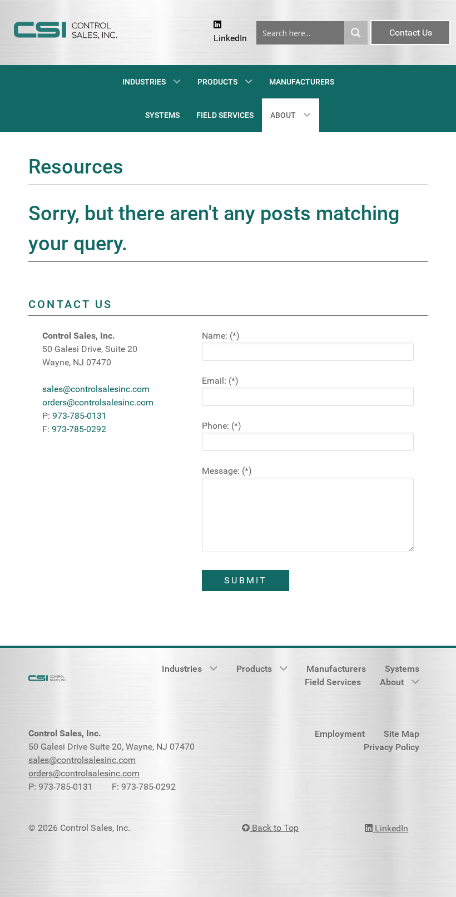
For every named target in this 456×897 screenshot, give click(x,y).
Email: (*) (220, 380)
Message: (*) (227, 470)
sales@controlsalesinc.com (96, 389)
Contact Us (410, 32)
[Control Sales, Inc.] (68, 32)
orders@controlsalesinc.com (97, 402)
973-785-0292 (79, 429)
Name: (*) (221, 335)
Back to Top (274, 827)
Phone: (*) (221, 425)
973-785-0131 (79, 415)
